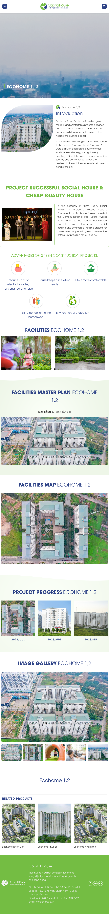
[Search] (104, 6)
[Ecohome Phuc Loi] (54, 823)
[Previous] (2, 829)
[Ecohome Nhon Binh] (18, 823)
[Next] (107, 829)
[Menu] (4, 6)
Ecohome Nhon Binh (13, 846)
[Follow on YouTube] (100, 883)
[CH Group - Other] (54, 6)
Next (104, 707)
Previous (5, 707)
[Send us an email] (95, 883)
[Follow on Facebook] (90, 883)
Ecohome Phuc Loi (48, 846)
